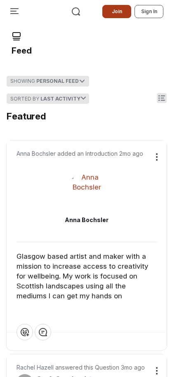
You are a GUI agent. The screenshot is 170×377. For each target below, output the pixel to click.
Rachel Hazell (35, 367)
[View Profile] (86, 192)
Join (117, 11)
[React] (25, 332)
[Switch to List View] (162, 98)
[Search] (76, 11)
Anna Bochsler (36, 153)
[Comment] (43, 332)
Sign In (149, 11)
